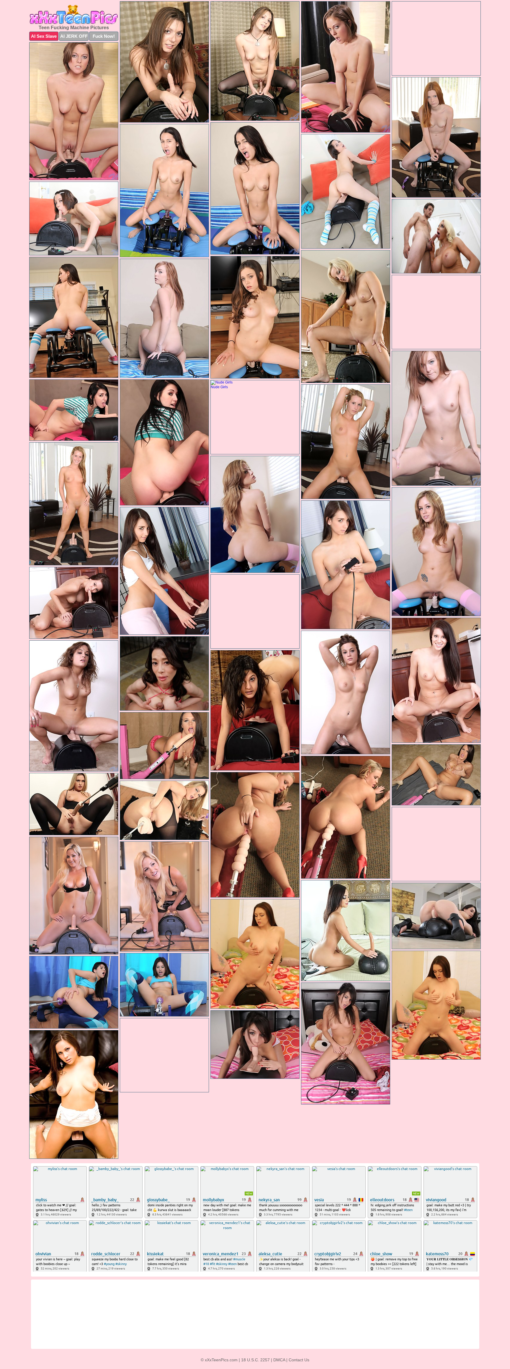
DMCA (279, 1359)
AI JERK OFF (74, 36)
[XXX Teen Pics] (73, 14)
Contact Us (299, 1359)
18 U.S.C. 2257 (255, 1359)
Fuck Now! (104, 36)
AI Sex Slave (44, 36)
